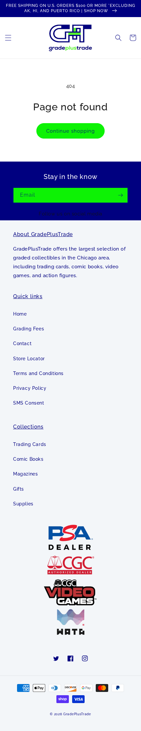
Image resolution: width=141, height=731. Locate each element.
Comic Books (28, 459)
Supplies (23, 503)
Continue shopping (70, 131)
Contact (22, 343)
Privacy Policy (29, 388)
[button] (8, 38)
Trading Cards (29, 444)
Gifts (18, 489)
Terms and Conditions (38, 373)
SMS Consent (28, 403)
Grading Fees (28, 328)
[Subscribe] (120, 195)
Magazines (25, 473)
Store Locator (29, 358)
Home (20, 314)
